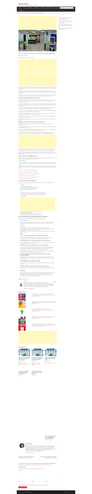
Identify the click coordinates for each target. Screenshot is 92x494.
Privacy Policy (36, 7)
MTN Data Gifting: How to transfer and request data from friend (43, 301)
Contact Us (42, 7)
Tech (25, 7)
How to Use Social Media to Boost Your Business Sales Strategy (24, 358)
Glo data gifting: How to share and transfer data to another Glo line (44, 316)
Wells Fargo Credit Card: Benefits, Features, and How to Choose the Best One (65, 25)
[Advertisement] (37, 22)
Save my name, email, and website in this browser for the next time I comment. (34, 485)
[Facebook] (54, 282)
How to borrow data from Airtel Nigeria (25, 178)
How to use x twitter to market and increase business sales (23, 372)
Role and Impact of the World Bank (65, 20)
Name (19, 481)
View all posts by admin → (30, 452)
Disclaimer (21, 10)
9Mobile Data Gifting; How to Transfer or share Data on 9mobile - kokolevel (36, 464)
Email (33, 481)
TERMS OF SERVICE (50, 7)
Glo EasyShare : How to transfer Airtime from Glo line (28, 171)
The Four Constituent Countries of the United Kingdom (37, 372)
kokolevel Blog (23, 4)
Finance (20, 7)
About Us (57, 7)
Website (46, 481)
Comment (20, 470)
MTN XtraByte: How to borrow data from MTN (26, 175)
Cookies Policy (29, 7)
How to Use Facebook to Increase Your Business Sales (50, 358)
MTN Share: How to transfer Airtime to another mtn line (28, 173)
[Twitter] (55, 282)
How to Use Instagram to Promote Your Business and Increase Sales (37, 358)
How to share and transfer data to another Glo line (27, 169)
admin (26, 55)
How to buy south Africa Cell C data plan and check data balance (50, 437)
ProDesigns (71, 492)
